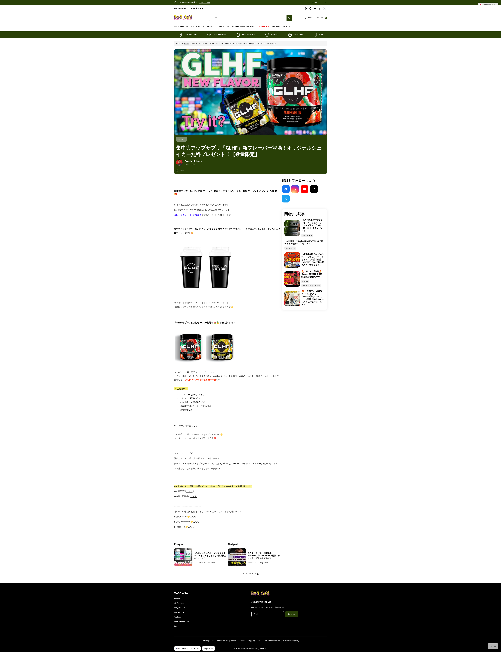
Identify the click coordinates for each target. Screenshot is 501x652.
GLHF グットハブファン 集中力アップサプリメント (219, 229)
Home (178, 43)
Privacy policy (222, 640)
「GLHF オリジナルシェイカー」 (247, 463)
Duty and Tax (179, 608)
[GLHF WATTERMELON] (190, 362)
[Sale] (315, 35)
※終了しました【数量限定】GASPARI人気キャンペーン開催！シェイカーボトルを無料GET (264, 555)
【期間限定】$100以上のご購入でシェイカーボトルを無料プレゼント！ (303, 242)
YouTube (177, 617)
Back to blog (252, 573)
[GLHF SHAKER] (205, 298)
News (186, 43)
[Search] (289, 18)
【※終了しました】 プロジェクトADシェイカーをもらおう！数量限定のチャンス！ (210, 555)
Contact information (272, 640)
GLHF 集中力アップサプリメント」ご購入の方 (204, 463)
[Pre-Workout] (181, 35)
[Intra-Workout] (209, 35)
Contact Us (178, 626)
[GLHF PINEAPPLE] (221, 362)
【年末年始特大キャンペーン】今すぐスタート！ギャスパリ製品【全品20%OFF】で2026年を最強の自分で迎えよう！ (312, 259)
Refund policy (207, 640)
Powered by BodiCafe (258, 648)
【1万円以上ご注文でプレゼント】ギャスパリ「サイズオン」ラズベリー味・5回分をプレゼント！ (312, 225)
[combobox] (250, 18)
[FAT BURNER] (290, 35)
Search (177, 598)
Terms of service (238, 640)
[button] (321, 18)
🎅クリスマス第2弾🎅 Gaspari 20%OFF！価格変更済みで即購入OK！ (311, 274)
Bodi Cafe (245, 648)
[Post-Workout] (238, 35)
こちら (194, 425)
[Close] (325, 2)
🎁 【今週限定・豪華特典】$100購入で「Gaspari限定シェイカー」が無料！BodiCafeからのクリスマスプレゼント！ (312, 298)
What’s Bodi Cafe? (181, 621)
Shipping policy (254, 640)
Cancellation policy (291, 640)
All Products (179, 603)
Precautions (179, 612)
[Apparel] (267, 35)
